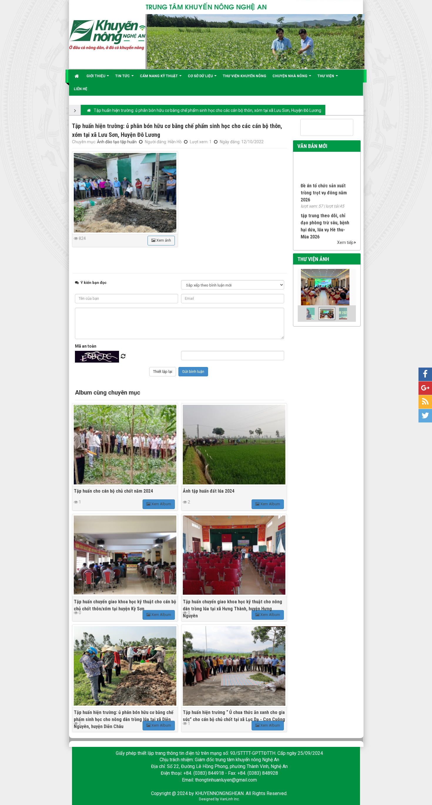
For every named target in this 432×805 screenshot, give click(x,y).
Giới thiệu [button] (96, 76)
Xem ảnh (163, 240)
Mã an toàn (85, 346)
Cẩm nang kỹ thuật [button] (159, 76)
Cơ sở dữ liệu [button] (201, 76)
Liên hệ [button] (80, 89)
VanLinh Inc (229, 799)
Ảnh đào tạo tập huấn (117, 141)
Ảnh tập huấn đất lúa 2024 (208, 491)
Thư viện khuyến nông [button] (244, 76)
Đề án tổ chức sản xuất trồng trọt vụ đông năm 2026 (324, 183)
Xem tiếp (345, 242)
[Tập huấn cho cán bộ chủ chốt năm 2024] (125, 444)
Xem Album (160, 504)
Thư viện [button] (326, 76)
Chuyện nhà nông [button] (290, 76)
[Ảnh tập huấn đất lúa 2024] (234, 444)
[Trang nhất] (77, 76)
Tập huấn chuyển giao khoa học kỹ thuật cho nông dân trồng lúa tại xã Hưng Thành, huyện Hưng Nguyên (232, 609)
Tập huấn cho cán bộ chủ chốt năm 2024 (113, 491)
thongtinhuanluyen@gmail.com (226, 780)
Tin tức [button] (123, 76)
